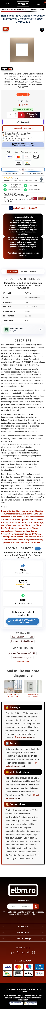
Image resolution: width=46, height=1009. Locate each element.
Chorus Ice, (30, 525)
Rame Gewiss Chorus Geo (33, 695)
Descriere (23, 271)
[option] (13, 689)
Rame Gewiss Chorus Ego (22, 637)
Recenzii (33, 271)
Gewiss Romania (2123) (22, 658)
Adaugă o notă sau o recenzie (24, 621)
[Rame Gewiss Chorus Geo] (33, 686)
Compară (25, 122)
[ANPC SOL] (16, 1004)
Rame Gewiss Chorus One (13, 695)
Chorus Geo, (26, 522)
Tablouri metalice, (9, 539)
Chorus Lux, (18, 525)
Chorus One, (14, 522)
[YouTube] (23, 953)
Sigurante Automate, (10, 542)
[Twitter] (12, 953)
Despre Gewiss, (8, 511)
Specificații (12, 271)
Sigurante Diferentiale (30, 542)
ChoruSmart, (7, 525)
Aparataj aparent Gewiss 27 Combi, (25, 534)
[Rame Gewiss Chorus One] (13, 686)
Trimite (36, 906)
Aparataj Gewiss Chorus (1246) (22, 653)
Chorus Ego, (38, 522)
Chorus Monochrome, (21, 528)
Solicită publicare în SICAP (25, 208)
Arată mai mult (22, 661)
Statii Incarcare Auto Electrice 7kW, (22, 514)
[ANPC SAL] (30, 1004)
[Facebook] (18, 953)
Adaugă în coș (32, 115)
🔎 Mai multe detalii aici (25, 737)
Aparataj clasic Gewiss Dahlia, (14, 537)
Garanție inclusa (14, 190)
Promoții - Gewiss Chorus (22, 641)
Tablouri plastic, (36, 537)
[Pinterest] (28, 953)
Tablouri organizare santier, (30, 539)
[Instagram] (33, 953)
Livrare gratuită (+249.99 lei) (15, 185)
